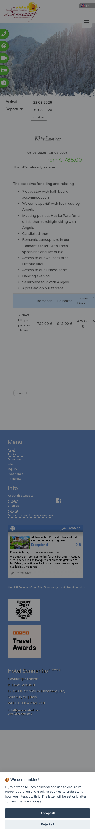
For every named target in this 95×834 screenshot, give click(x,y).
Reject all (47, 824)
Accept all (48, 813)
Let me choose (30, 801)
